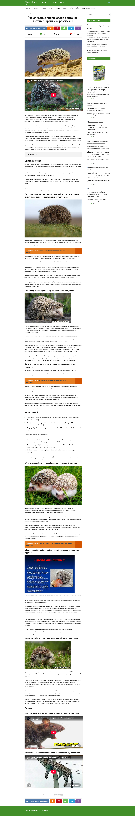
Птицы (58, 8)
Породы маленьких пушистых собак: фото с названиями (97, 127)
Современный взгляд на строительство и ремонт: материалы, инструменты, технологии (98, 39)
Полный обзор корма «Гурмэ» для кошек (96, 109)
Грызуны (27, 8)
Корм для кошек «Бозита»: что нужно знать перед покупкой (98, 89)
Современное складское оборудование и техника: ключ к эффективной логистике (98, 33)
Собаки (77, 8)
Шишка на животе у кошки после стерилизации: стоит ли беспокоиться (98, 154)
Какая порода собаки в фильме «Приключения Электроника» (97, 194)
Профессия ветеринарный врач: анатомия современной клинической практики (98, 26)
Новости (50, 8)
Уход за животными (88, 8)
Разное (64, 8)
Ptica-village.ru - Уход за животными (44, 2)
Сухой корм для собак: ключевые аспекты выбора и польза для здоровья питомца (97, 46)
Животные (36, 8)
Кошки (44, 8)
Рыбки (71, 8)
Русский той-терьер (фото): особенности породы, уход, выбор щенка (98, 175)
